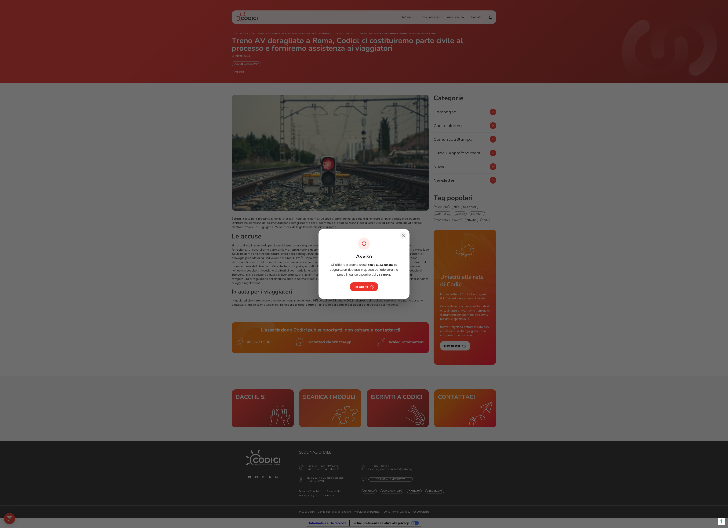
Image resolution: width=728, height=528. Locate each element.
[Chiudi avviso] (403, 235)
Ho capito (362, 287)
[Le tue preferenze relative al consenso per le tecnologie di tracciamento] (721, 521)
